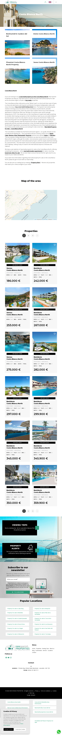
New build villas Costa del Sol (42, 708)
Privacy (37, 691)
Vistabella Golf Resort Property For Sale (44, 721)
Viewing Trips (45, 648)
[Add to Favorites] (27, 244)
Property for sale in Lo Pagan (15, 628)
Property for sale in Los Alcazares (43, 624)
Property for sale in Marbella (15, 612)
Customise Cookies (20, 729)
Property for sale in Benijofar (42, 608)
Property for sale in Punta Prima (16, 624)
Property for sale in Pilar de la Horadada (43, 613)
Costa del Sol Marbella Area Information (42, 702)
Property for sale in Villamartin (15, 634)
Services (45, 650)
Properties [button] (38, 648)
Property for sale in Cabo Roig (15, 608)
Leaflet (35, 219)
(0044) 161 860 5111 (31, 670)
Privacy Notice (10, 585)
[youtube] (8, 657)
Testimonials (38, 650)
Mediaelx (33, 695)
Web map (32, 693)
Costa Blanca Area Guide (13, 702)
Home (33, 648)
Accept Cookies (9, 729)
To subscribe (19, 592)
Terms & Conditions (46, 691)
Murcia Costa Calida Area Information (17, 708)
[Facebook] (6, 657)
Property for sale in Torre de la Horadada (43, 619)
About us (52, 648)
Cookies (55, 691)
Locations (50, 650)
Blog (33, 650)
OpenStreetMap (45, 219)
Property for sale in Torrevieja (43, 634)
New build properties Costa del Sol (44, 712)
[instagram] (10, 657)
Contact (34, 652)
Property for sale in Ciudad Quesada (17, 618)
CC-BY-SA (54, 219)
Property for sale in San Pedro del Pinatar (43, 629)
